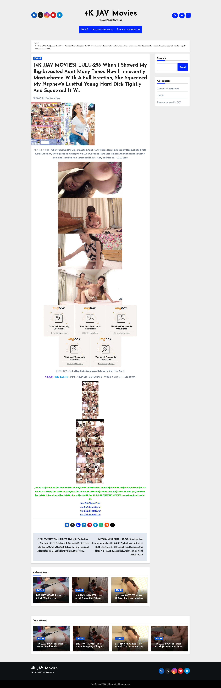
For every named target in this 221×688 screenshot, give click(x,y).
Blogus (111, 684)
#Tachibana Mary (52, 98)
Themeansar (124, 684)
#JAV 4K (39, 98)
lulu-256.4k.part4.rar (90, 514)
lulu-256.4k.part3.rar (90, 511)
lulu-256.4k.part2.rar (90, 507)
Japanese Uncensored (102, 29)
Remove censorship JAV (128, 29)
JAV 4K (84, 29)
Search (161, 58)
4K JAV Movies (110, 13)
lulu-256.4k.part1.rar (90, 503)
